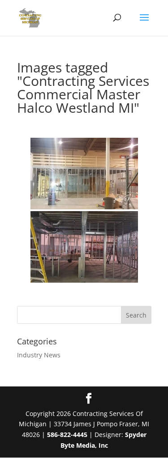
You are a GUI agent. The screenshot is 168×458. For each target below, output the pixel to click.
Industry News (38, 355)
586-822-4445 (67, 434)
